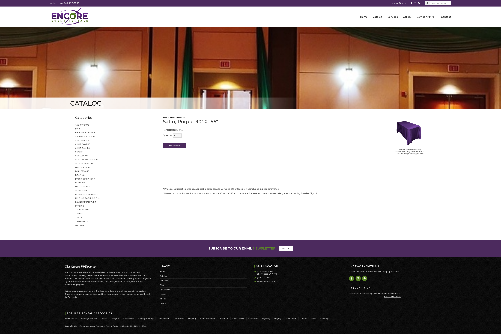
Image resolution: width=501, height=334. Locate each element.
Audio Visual (71, 318)
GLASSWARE (81, 190)
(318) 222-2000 (64, 3)
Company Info (426, 17)
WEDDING (80, 225)
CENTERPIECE (82, 140)
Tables (303, 318)
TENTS (78, 217)
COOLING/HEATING (84, 163)
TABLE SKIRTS (82, 210)
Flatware (224, 318)
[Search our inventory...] (427, 3)
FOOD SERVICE (82, 187)
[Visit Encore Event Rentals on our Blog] (364, 278)
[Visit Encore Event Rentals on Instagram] (415, 3)
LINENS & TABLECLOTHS (87, 198)
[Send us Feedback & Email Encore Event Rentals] (255, 281)
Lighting (266, 318)
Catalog (377, 17)
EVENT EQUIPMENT (85, 179)
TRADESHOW (81, 221)
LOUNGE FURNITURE (85, 202)
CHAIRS (79, 152)
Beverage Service (88, 318)
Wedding (324, 318)
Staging (277, 318)
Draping (192, 318)
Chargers (115, 318)
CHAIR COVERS (82, 144)
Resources (165, 290)
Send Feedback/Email (267, 281)
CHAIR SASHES (82, 148)
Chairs (104, 318)
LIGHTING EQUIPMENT (86, 194)
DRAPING (80, 175)
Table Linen (290, 318)
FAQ (162, 285)
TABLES (79, 213)
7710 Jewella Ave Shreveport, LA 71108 (267, 272)
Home (364, 17)
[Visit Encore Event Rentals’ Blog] (419, 3)
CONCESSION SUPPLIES (87, 160)
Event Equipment (208, 318)
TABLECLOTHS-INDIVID (173, 117)
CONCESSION (81, 156)
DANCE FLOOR (82, 167)
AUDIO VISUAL (82, 125)
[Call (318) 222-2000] (255, 278)
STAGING (79, 206)
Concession (128, 318)
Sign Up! (286, 248)
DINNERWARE (82, 171)
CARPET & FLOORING (85, 136)
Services (393, 17)
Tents (313, 318)
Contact (446, 17)
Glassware (253, 318)
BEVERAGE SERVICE (85, 132)
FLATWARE (80, 183)
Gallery (407, 17)
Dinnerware (178, 318)
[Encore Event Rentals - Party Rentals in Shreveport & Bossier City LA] (69, 24)
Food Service (238, 318)
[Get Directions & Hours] (255, 271)
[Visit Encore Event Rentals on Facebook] (411, 3)
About (163, 299)
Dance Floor (163, 318)
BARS (77, 129)
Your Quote (399, 3)
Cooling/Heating (146, 318)
